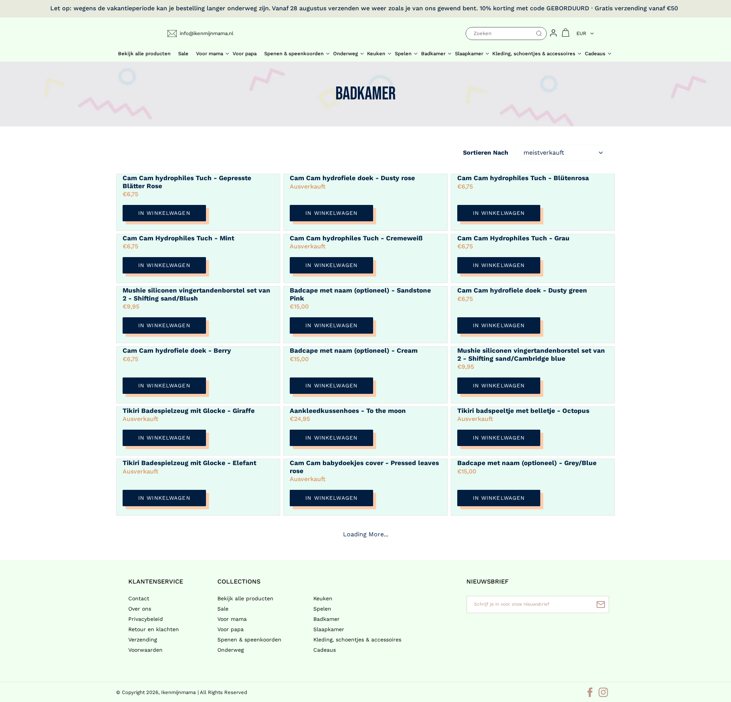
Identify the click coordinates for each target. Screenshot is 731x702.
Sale (222, 609)
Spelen (322, 609)
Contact (138, 598)
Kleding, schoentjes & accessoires (357, 639)
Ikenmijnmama (178, 692)
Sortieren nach (485, 152)
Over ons (139, 609)
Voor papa (230, 629)
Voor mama (232, 619)
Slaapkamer (328, 629)
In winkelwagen (164, 213)
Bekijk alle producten (245, 598)
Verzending (142, 639)
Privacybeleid (145, 619)
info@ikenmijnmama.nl (206, 33)
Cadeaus (324, 650)
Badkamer (326, 619)
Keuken (322, 598)
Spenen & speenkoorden (249, 639)
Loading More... (365, 534)
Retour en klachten (153, 629)
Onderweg (230, 650)
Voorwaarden (145, 650)
